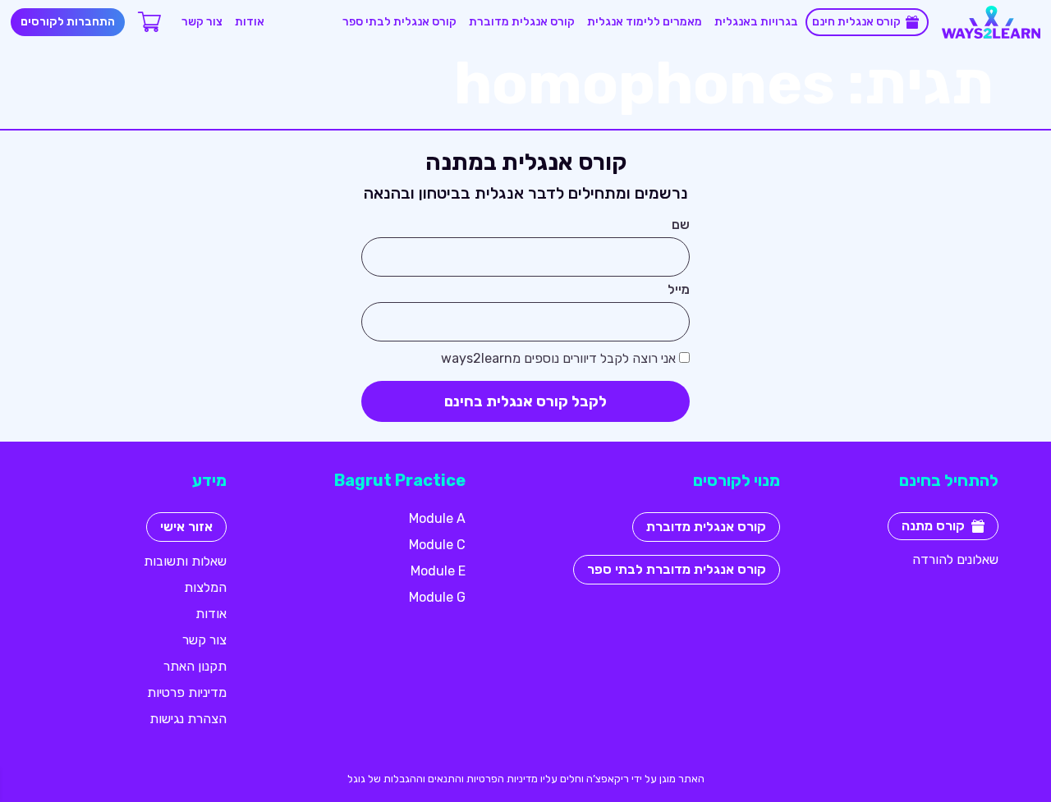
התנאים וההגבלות (422, 778)
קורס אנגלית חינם (856, 22)
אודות (249, 22)
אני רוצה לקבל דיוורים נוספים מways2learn (558, 359)
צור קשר (202, 22)
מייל (679, 290)
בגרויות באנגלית (756, 22)
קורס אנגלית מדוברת (522, 22)
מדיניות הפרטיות (502, 778)
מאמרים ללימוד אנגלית (644, 22)
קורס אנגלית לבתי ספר (399, 22)
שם (681, 225)
